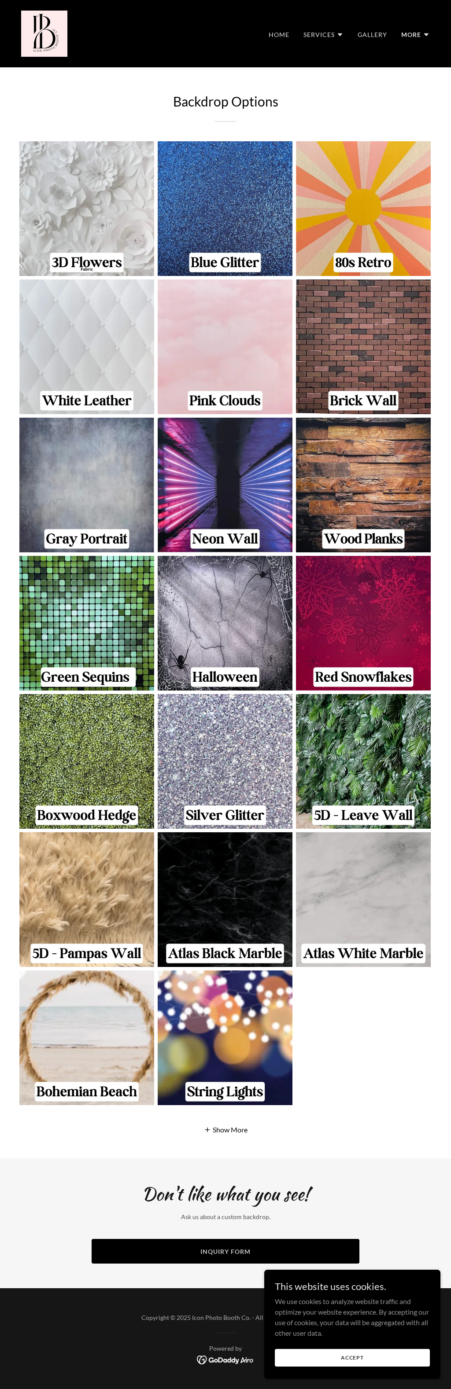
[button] (323, 34)
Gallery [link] (372, 34)
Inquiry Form (225, 1251)
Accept (352, 1357)
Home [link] (279, 34)
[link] (44, 33)
